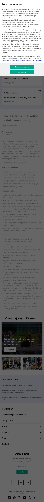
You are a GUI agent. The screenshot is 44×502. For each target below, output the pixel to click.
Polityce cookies (37, 60)
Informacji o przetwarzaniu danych (17, 60)
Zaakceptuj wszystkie (22, 67)
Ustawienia (22, 72)
